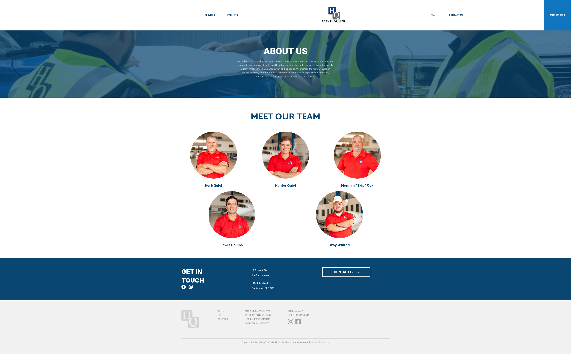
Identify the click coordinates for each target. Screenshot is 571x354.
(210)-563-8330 (259, 270)
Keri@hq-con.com (260, 275)
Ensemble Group (321, 342)
